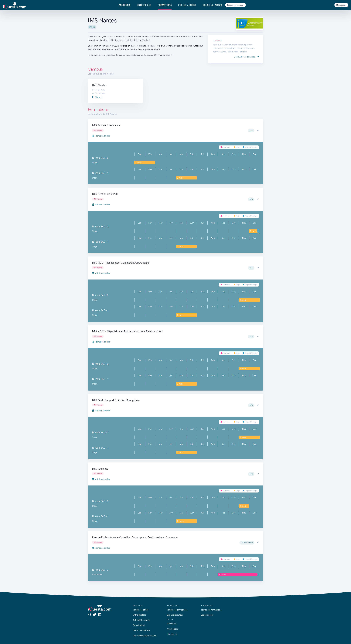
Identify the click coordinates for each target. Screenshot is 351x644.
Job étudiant (139, 625)
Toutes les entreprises (177, 609)
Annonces (124, 5)
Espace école (207, 615)
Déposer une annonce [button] (235, 5)
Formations (165, 5)
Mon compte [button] (341, 5)
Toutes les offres (140, 609)
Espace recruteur (175, 615)
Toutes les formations (211, 609)
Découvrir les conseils (244, 56)
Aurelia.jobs (172, 629)
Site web (98, 97)
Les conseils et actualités (144, 635)
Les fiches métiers (141, 630)
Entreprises (144, 5)
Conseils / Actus (212, 5)
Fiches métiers (187, 5)
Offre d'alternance (141, 620)
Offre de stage (139, 615)
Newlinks (171, 623)
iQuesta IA (172, 634)
